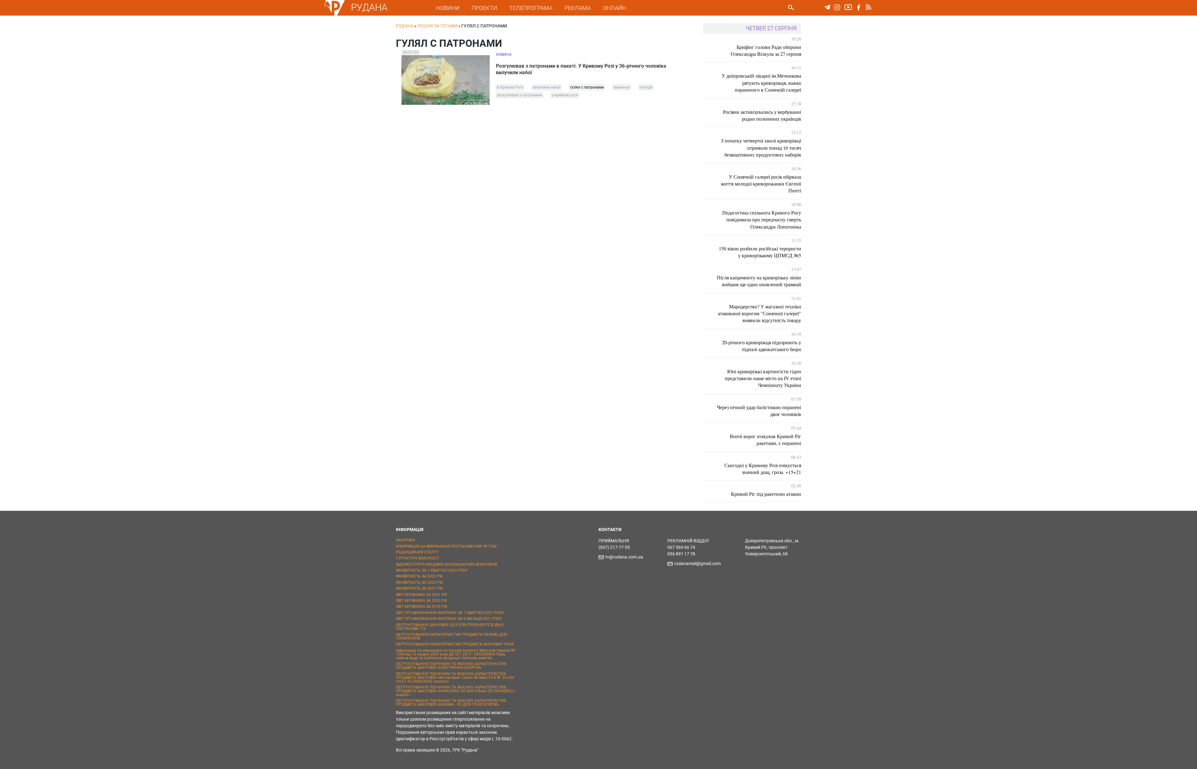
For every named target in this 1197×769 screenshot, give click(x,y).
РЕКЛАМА (578, 8)
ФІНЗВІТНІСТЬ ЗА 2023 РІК (419, 576)
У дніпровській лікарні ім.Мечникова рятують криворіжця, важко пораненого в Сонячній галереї (761, 82)
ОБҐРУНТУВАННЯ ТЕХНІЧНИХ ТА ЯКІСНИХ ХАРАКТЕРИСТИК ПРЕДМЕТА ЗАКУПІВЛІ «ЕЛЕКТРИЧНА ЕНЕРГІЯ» (451, 666)
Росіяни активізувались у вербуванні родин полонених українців (762, 115)
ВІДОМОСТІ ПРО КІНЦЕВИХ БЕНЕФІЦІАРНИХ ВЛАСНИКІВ (446, 564)
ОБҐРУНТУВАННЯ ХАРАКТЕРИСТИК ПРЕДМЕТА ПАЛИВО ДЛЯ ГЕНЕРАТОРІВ (451, 636)
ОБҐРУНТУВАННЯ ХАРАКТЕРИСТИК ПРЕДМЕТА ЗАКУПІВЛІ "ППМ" (455, 644)
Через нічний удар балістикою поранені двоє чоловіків (759, 410)
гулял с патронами (587, 87)
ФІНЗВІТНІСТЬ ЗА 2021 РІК (419, 588)
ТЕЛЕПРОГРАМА (530, 8)
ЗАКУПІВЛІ (405, 540)
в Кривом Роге (510, 87)
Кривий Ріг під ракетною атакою (766, 494)
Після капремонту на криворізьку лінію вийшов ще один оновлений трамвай (759, 281)
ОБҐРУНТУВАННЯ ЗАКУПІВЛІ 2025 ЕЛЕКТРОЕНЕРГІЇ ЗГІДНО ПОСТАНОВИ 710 (449, 627)
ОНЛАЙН (614, 8)
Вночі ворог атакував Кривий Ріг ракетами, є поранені (765, 439)
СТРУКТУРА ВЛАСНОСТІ (417, 558)
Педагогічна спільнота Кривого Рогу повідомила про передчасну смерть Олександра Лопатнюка (761, 219)
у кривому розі (565, 95)
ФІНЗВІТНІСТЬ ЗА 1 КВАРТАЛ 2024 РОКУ (432, 570)
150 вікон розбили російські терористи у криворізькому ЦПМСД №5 (760, 252)
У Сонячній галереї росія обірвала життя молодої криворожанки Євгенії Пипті (761, 183)
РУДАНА (369, 7)
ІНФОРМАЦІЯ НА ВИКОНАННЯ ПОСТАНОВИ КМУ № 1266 (446, 546)
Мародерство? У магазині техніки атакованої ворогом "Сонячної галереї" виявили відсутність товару (759, 313)
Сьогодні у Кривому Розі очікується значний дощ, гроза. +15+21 (762, 468)
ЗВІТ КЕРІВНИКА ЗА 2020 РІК (421, 600)
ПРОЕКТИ (484, 8)
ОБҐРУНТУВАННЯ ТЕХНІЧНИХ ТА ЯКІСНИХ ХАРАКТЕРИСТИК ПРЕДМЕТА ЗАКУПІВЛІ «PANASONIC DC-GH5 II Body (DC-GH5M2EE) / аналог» (455, 691)
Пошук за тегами (437, 25)
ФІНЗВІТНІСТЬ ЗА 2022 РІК (419, 582)
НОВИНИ (447, 8)
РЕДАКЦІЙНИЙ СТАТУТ (417, 552)
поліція (646, 87)
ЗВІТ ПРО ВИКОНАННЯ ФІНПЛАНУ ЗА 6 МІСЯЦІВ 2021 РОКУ (449, 619)
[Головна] (334, 14)
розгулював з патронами (519, 95)
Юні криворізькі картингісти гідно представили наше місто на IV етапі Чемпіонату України (763, 378)
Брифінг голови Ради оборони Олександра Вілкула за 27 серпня (766, 50)
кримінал (621, 87)
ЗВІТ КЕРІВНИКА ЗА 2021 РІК (421, 594)
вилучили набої (546, 87)
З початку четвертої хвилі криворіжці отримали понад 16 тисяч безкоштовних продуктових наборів (761, 147)
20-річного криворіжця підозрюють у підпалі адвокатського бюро (761, 345)
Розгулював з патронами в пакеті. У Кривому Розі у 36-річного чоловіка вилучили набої (581, 69)
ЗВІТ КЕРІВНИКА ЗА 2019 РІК (421, 606)
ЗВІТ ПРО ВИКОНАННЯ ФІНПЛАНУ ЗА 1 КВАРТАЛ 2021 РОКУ (450, 613)
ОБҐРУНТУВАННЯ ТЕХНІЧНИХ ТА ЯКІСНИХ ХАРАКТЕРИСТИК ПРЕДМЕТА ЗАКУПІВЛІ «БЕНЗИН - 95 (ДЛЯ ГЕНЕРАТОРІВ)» (451, 703)
